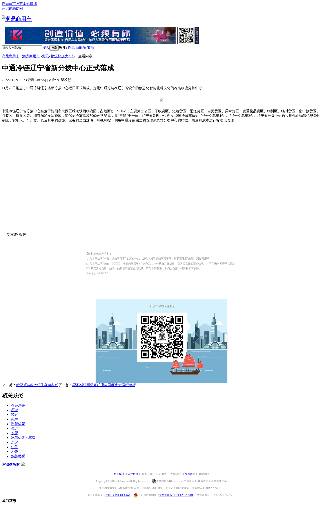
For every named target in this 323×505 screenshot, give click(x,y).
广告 (14, 447)
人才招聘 (133, 474)
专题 (14, 433)
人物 (14, 451)
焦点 (14, 428)
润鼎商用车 (10, 56)
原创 (14, 410)
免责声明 (190, 474)
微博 (33, 4)
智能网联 (18, 456)
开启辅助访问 (12, 8)
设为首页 (9, 4)
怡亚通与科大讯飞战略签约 (37, 385)
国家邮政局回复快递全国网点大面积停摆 (103, 385)
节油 (90, 47)
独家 (14, 414)
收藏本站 (23, 4)
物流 (71, 47)
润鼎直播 (18, 405)
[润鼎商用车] (17, 19)
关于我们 (118, 474)
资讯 (45, 56)
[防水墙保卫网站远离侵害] (23, 464)
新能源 (81, 47)
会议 (14, 442)
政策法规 (18, 424)
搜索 (45, 47)
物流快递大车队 (63, 56)
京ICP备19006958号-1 (117, 495)
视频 (14, 419)
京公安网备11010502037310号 (176, 495)
